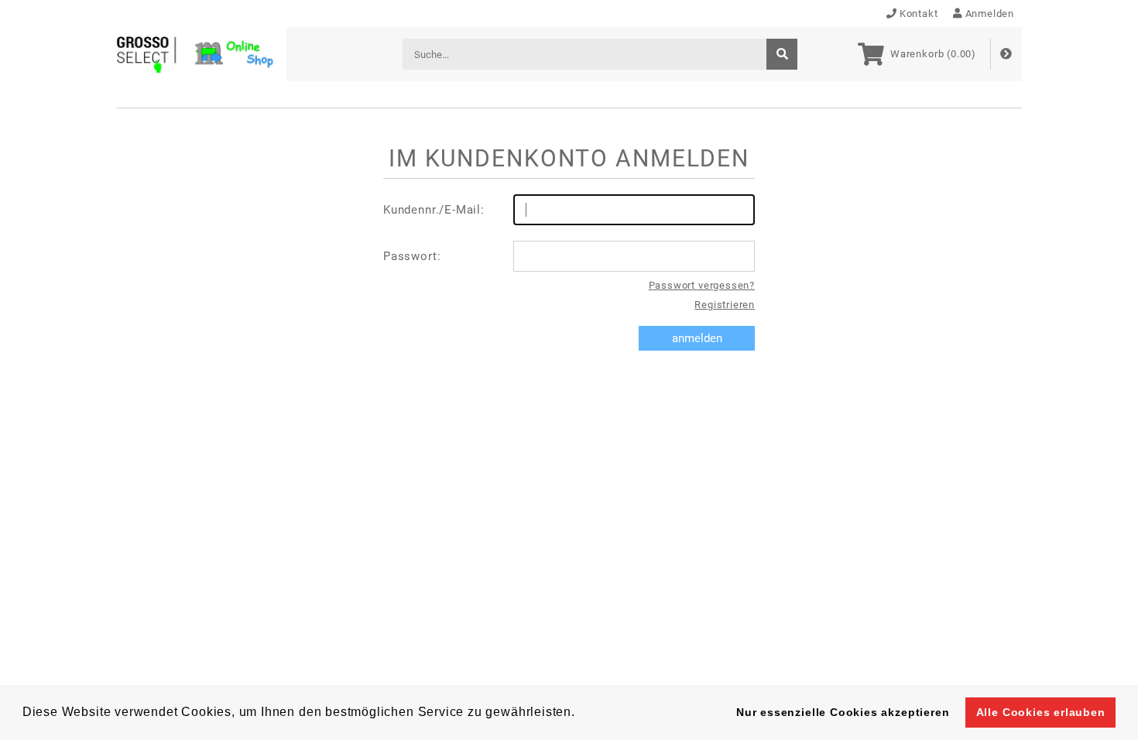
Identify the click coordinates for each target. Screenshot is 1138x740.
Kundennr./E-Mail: (434, 210)
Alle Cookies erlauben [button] (1040, 712)
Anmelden (989, 13)
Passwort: (411, 256)
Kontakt (919, 13)
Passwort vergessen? (702, 285)
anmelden (697, 338)
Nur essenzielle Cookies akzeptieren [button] (842, 712)
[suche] (781, 54)
